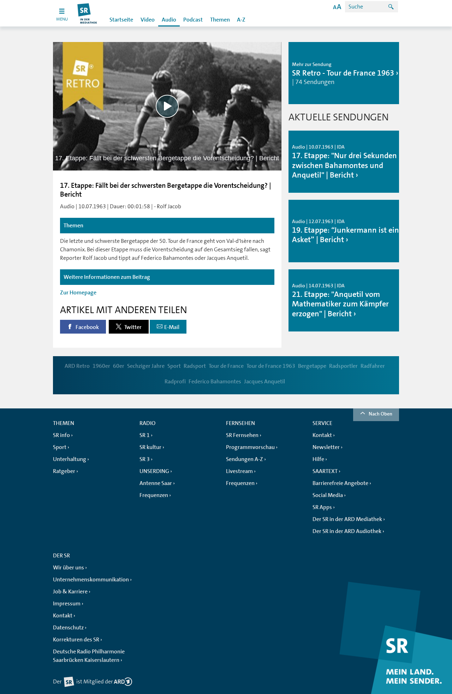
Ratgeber (64, 471)
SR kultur (150, 447)
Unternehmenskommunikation (91, 579)
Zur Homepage (78, 292)
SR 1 (144, 435)
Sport (174, 366)
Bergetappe (312, 366)
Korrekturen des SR (76, 639)
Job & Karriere (70, 591)
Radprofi (175, 381)
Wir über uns (68, 567)
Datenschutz (68, 627)
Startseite (121, 19)
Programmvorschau (250, 447)
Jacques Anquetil (264, 381)
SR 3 (144, 459)
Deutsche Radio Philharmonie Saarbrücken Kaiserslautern (89, 656)
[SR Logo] (87, 13)
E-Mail (171, 327)
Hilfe (318, 459)
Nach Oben (380, 414)
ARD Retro (77, 366)
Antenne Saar (155, 483)
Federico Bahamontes (215, 381)
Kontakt (322, 435)
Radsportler (343, 366)
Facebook (87, 327)
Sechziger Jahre (146, 366)
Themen (220, 19)
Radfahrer (373, 366)
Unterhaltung (69, 459)
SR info (61, 435)
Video (148, 19)
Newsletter (326, 447)
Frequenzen (153, 495)
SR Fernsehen (242, 435)
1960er (101, 366)
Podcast (193, 19)
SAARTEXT (325, 471)
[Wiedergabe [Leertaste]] (167, 106)
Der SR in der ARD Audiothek (347, 531)
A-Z (241, 19)
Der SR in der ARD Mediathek (347, 519)
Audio (169, 19)
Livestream (239, 471)
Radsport (195, 366)
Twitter (132, 327)
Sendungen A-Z (244, 459)
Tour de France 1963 (270, 366)
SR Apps (322, 507)
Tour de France (226, 366)
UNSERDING (154, 471)
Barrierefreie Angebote (340, 483)
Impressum (67, 603)
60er (118, 366)
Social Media (328, 495)
